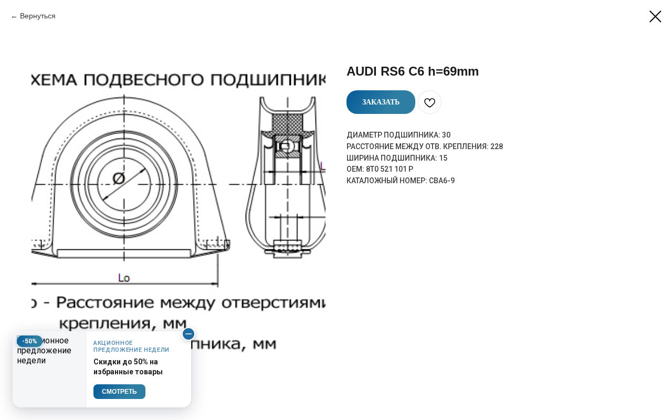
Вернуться (38, 16)
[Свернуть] (188, 334)
